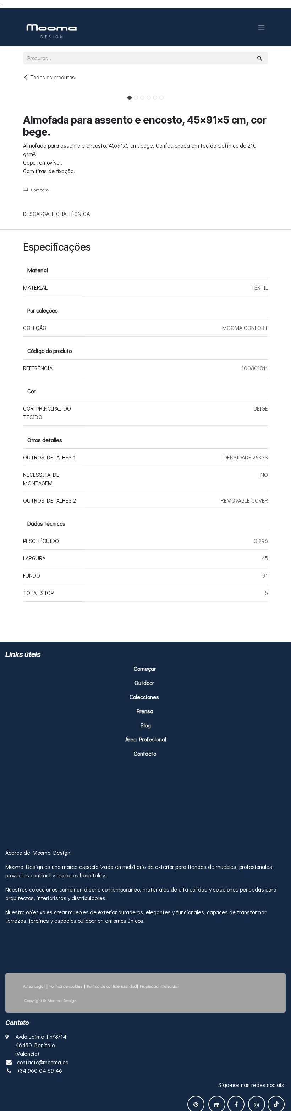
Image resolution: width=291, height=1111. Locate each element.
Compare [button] (40, 190)
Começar (145, 668)
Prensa (145, 711)
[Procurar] (259, 58)
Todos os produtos (52, 77)
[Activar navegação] (261, 27)
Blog (146, 725)
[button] (35, 95)
